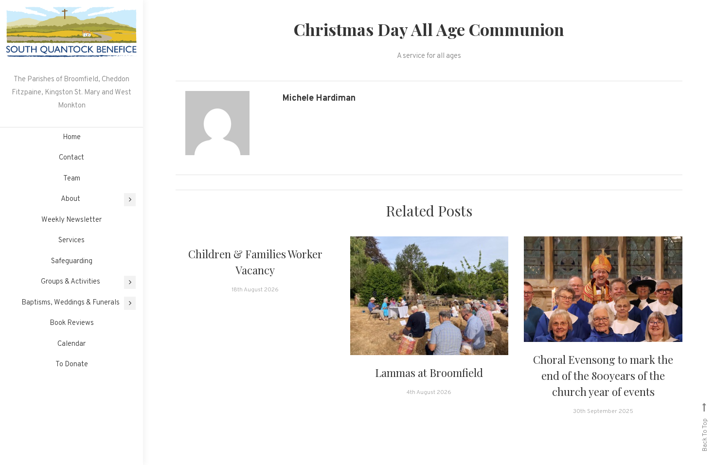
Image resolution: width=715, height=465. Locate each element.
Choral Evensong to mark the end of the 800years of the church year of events (603, 375)
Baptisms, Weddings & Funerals (70, 302)
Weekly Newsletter (71, 220)
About (70, 199)
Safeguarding (71, 261)
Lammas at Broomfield (429, 372)
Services (71, 240)
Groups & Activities (70, 281)
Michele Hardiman (319, 98)
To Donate (71, 364)
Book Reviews (72, 323)
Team (71, 178)
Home (72, 137)
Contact (71, 157)
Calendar (71, 344)
